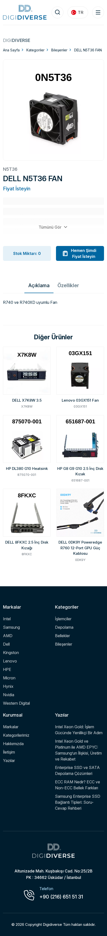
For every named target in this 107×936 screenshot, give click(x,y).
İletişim (9, 752)
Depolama (64, 627)
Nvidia (8, 694)
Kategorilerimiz (16, 735)
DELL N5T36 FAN (88, 50)
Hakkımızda (13, 743)
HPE (7, 669)
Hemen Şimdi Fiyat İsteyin (83, 253)
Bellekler (62, 635)
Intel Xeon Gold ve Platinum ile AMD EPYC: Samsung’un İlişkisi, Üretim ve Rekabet (78, 750)
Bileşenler (59, 50)
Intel (7, 618)
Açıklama (39, 285)
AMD (7, 635)
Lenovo (10, 661)
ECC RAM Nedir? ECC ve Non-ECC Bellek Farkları (77, 784)
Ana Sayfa (11, 50)
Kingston (11, 652)
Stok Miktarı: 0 (27, 253)
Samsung (11, 627)
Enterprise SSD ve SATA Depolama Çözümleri (77, 770)
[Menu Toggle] (98, 12)
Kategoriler (35, 50)
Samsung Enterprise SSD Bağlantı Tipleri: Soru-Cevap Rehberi (77, 802)
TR (80, 12)
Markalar (10, 726)
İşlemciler (63, 618)
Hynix (8, 686)
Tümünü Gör (50, 227)
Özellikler (68, 285)
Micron (9, 677)
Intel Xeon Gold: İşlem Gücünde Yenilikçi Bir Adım (79, 729)
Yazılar (9, 760)
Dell (6, 644)
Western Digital (16, 703)
